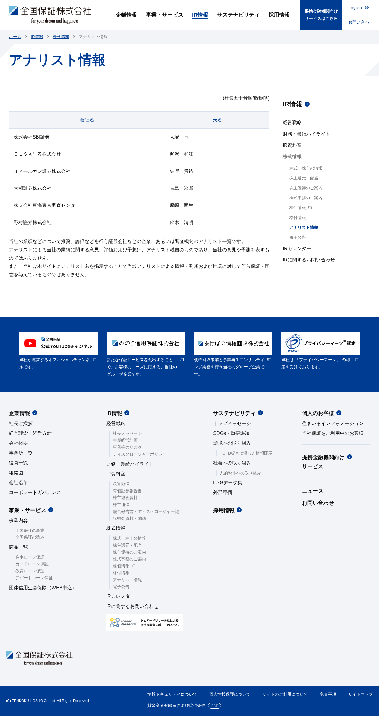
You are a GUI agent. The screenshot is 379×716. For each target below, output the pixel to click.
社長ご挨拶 (21, 423)
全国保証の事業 (29, 530)
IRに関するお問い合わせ (309, 259)
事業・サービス (27, 510)
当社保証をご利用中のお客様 (333, 433)
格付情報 (297, 217)
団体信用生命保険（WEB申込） (43, 587)
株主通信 (121, 504)
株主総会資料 (125, 497)
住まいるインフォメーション (333, 423)
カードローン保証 (32, 563)
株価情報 (297, 207)
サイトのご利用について (285, 694)
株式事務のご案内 (305, 197)
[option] (58, 351)
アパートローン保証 (34, 577)
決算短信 (121, 483)
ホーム (15, 36)
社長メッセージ (127, 433)
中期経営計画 (125, 440)
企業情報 (19, 413)
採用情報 (224, 510)
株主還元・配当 (303, 178)
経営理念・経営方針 (30, 433)
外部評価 (222, 492)
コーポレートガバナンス (35, 492)
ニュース (312, 491)
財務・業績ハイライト (306, 133)
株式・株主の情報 (305, 168)
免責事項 (328, 694)
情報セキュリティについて (172, 694)
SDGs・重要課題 (231, 433)
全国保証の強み (29, 537)
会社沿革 (18, 482)
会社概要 (18, 442)
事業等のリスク (127, 447)
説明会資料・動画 (129, 518)
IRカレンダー (297, 248)
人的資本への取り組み (240, 473)
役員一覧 (18, 462)
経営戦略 (292, 122)
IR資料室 (292, 145)
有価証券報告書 (127, 490)
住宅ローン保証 (29, 557)
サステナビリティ (234, 413)
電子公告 (297, 237)
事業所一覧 (21, 453)
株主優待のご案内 (305, 188)
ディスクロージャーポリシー (140, 454)
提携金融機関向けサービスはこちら (321, 15)
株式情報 (61, 36)
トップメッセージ (232, 423)
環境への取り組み (232, 442)
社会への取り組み (232, 462)
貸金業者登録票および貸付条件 (176, 705)
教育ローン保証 (29, 571)
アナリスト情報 (303, 227)
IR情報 (37, 36)
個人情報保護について (229, 694)
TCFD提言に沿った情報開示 (246, 453)
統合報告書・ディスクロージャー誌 (146, 511)
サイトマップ (360, 694)
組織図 (16, 472)
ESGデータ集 (227, 482)
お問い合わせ (318, 503)
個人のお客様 (318, 413)
